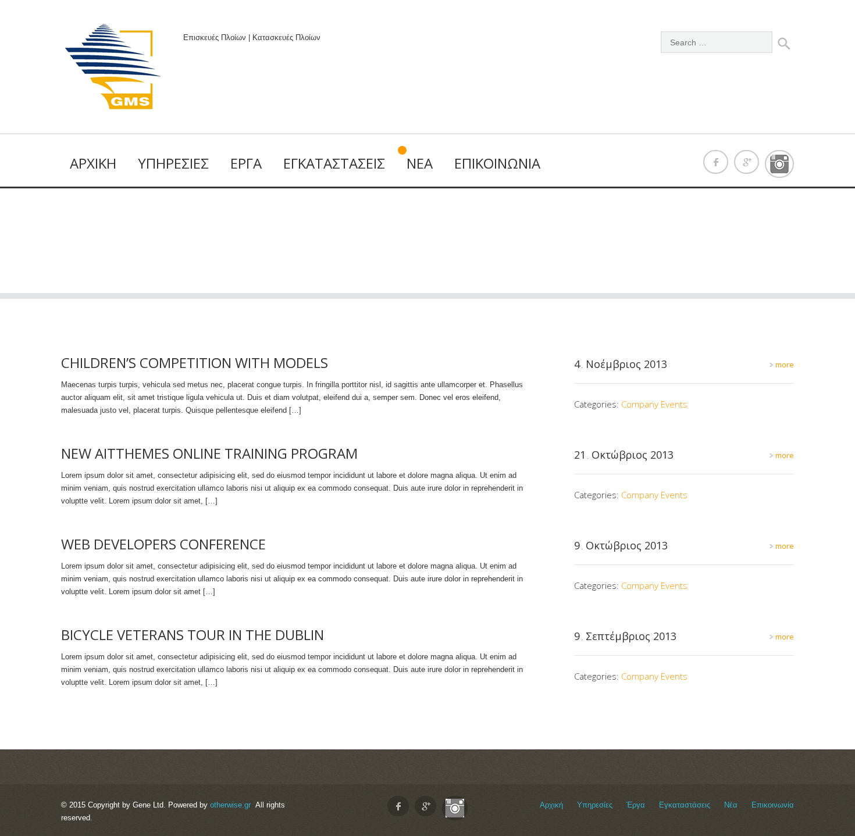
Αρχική (93, 163)
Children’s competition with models (194, 362)
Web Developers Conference (163, 543)
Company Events (654, 404)
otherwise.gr (230, 805)
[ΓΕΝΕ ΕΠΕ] (113, 69)
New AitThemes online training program (209, 453)
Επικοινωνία (497, 163)
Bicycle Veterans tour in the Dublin (192, 634)
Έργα (246, 163)
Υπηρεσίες (173, 163)
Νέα (420, 163)
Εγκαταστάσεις (334, 163)
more (784, 364)
